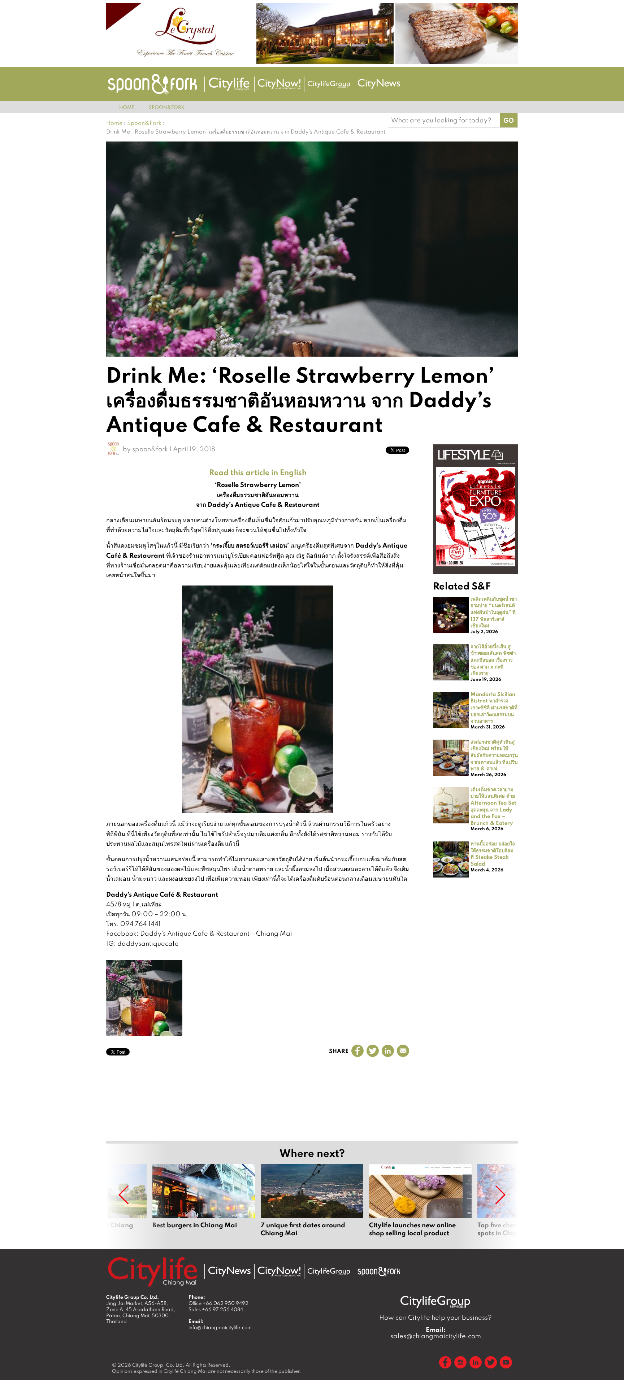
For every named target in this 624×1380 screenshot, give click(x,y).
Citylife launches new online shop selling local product (420, 1200)
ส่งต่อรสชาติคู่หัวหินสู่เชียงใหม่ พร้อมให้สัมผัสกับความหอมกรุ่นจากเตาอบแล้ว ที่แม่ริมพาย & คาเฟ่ (494, 755)
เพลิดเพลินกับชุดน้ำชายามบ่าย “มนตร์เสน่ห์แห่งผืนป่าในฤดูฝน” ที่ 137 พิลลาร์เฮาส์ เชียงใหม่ (494, 612)
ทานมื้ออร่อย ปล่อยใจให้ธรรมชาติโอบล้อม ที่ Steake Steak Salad (493, 853)
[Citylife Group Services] (329, 84)
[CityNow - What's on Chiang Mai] (279, 1271)
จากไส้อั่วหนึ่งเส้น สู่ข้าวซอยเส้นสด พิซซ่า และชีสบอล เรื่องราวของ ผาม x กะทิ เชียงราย (493, 659)
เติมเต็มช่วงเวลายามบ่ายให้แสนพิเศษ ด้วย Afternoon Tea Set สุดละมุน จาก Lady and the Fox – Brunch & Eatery (493, 805)
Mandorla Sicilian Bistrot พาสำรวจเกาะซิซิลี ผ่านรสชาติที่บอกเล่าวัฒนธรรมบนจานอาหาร (494, 707)
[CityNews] (379, 84)
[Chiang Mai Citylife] (229, 84)
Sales (215, 1309)
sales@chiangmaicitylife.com (435, 1332)
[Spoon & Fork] (152, 84)
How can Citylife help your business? (435, 1317)
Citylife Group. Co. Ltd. (158, 1365)
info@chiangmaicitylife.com (220, 1327)
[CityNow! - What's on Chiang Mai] (279, 84)
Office (218, 1303)
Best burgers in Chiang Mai (203, 1200)
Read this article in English (258, 472)
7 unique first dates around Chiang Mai (312, 1200)
